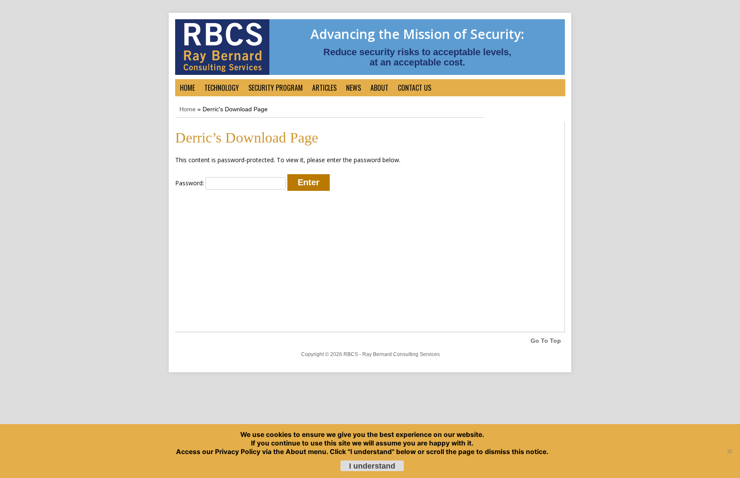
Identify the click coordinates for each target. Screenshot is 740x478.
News (353, 88)
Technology (221, 88)
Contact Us (414, 88)
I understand (372, 466)
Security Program (275, 88)
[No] (729, 451)
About (379, 88)
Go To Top (546, 341)
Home (187, 88)
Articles (324, 88)
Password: (190, 183)
